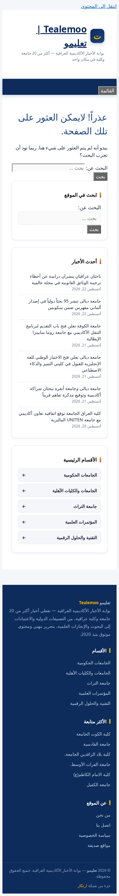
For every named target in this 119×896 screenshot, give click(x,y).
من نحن (103, 815)
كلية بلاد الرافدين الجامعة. (87, 754)
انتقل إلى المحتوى (99, 6)
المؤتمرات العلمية (59, 522)
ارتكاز (82, 885)
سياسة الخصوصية (94, 835)
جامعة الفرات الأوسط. (90, 764)
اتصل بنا (103, 825)
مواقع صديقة (99, 845)
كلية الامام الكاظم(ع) (92, 774)
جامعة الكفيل (98, 784)
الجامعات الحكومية (59, 475)
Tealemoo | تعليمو (61, 36)
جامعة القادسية (96, 744)
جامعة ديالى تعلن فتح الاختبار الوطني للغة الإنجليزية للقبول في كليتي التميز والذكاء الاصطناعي (64, 363)
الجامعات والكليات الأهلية (59, 490)
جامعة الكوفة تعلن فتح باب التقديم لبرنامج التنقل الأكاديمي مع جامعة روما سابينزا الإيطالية (63, 332)
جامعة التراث (59, 506)
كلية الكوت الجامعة (93, 734)
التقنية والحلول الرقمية (59, 537)
